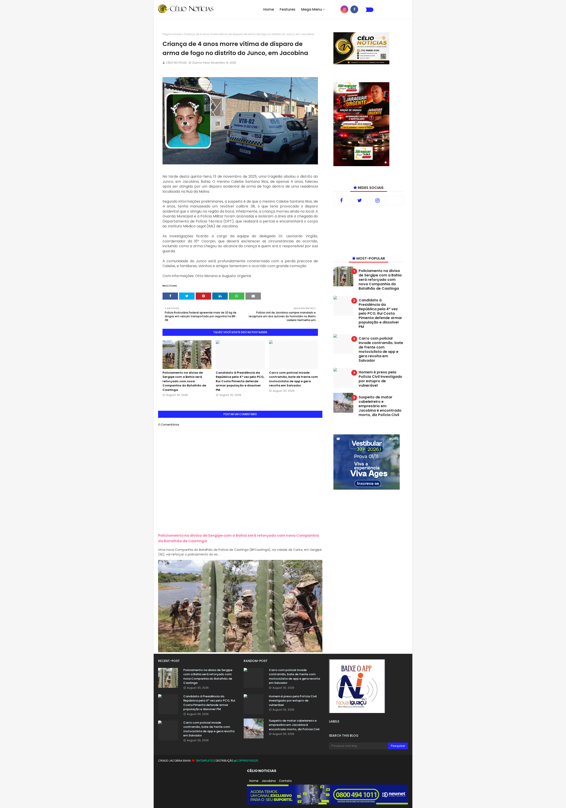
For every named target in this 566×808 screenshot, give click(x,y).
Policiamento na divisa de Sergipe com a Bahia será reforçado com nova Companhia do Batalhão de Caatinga (184, 381)
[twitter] (359, 200)
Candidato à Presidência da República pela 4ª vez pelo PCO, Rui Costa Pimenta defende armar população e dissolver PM (240, 381)
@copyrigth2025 (246, 760)
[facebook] (354, 9)
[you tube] (334, 9)
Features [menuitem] (287, 9)
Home (253, 781)
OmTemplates (205, 760)
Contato (285, 781)
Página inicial (172, 34)
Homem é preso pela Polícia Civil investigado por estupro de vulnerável (380, 379)
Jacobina (269, 781)
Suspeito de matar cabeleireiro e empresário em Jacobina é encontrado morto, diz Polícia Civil (380, 406)
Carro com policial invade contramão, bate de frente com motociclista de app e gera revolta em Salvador (293, 379)
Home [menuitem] (268, 9)
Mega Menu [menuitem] (311, 9)
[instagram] (344, 9)
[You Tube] (395, 200)
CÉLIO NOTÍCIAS (176, 63)
